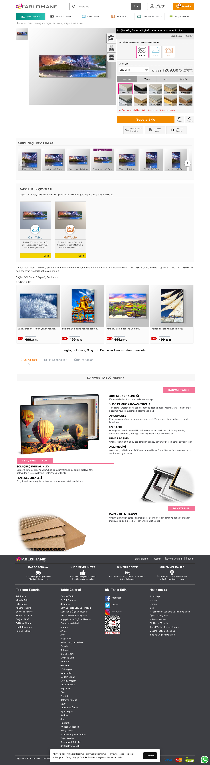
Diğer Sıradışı (67, 738)
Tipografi (64, 723)
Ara (136, 6)
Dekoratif (65, 650)
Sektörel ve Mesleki (70, 746)
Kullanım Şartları (158, 619)
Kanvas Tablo (67, 596)
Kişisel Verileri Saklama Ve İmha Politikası (170, 611)
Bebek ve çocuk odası (71, 642)
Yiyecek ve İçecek (69, 726)
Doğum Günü (22, 619)
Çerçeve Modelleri (69, 623)
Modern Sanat (67, 677)
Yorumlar (154, 600)
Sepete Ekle (145, 119)
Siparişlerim (141, 558)
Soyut (63, 703)
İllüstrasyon (66, 669)
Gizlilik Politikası (88, 757)
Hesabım (156, 558)
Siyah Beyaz (66, 711)
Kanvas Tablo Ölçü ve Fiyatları (75, 607)
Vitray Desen (66, 730)
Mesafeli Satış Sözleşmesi (162, 630)
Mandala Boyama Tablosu (73, 734)
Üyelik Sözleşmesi (159, 615)
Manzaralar (66, 673)
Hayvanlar (65, 688)
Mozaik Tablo (22, 600)
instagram (117, 611)
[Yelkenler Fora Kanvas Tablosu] (171, 305)
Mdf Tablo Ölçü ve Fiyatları (73, 615)
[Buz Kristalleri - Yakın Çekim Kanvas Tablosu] (38, 305)
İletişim (190, 558)
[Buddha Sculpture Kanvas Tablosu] (82, 305)
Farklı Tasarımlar (24, 627)
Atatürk (64, 627)
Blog (152, 607)
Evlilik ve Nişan (23, 623)
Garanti (153, 604)
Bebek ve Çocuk (24, 615)
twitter (115, 604)
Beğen (179, 121)
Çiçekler (64, 646)
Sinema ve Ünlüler (69, 707)
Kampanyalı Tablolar (70, 742)
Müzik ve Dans (67, 684)
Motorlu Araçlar (68, 680)
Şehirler (64, 715)
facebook (116, 597)
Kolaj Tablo (21, 604)
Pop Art (64, 696)
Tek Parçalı (21, 596)
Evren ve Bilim (67, 657)
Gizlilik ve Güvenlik (159, 623)
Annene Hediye (23, 607)
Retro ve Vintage (68, 700)
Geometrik (65, 665)
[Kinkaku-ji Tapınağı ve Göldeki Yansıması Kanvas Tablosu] (127, 305)
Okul (62, 692)
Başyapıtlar (66, 638)
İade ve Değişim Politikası (162, 634)
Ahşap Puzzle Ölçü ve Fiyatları (75, 619)
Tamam (150, 755)
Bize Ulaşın (155, 596)
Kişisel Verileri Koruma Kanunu (164, 627)
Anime (63, 630)
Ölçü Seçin (125, 69)
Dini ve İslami (66, 654)
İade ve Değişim (173, 558)
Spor (62, 719)
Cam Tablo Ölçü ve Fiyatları (74, 611)
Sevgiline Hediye (24, 611)
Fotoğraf (64, 661)
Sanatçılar (65, 604)
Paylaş (189, 121)
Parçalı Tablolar (23, 630)
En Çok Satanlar (68, 600)
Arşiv (62, 634)
